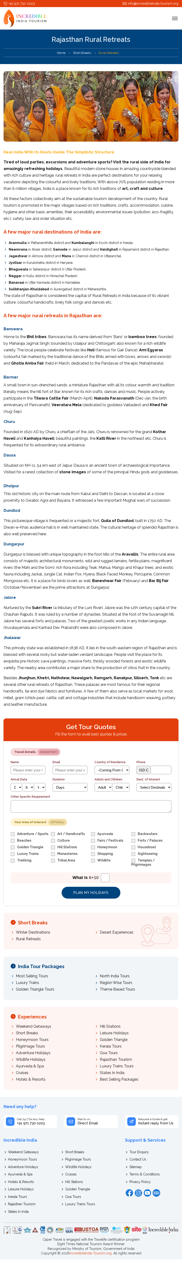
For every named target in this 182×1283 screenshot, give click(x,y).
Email (56, 762)
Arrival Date (19, 779)
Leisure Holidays (114, 1033)
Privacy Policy (140, 1182)
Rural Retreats (28, 939)
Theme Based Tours (117, 989)
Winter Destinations (33, 932)
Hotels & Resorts (31, 1079)
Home (61, 53)
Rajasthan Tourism (116, 1059)
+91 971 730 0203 (22, 3)
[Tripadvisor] (156, 1193)
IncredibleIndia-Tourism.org (90, 1253)
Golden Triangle (113, 1039)
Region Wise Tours (116, 982)
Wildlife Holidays (31, 1059)
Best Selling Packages (119, 1079)
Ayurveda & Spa (30, 1066)
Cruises (22, 1072)
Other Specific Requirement (30, 796)
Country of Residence (110, 762)
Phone (141, 762)
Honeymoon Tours (32, 1039)
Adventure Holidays (33, 1053)
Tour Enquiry (139, 1152)
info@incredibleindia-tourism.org (153, 3)
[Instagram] (138, 1193)
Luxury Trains (27, 982)
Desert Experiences (116, 932)
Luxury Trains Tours (117, 1066)
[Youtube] (147, 1193)
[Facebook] (129, 1193)
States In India (112, 1072)
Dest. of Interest (148, 779)
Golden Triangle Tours (35, 989)
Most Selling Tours (32, 976)
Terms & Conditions (144, 1174)
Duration (59, 779)
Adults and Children (108, 779)
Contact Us (137, 1159)
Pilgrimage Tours (30, 1046)
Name (15, 762)
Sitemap (135, 1167)
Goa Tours (109, 1053)
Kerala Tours (111, 1046)
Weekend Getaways (33, 1026)
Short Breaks (82, 53)
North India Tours (115, 976)
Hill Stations (110, 1026)
